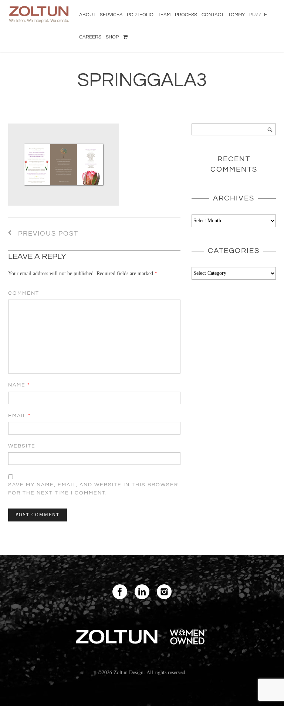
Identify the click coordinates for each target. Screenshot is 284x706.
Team (164, 14)
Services (111, 14)
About (87, 14)
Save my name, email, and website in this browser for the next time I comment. (93, 489)
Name (19, 385)
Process (186, 14)
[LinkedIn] (142, 591)
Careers (90, 37)
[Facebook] (119, 591)
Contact (213, 14)
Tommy (236, 14)
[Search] (270, 129)
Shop (112, 37)
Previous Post (47, 233)
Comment (23, 293)
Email (19, 415)
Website (22, 446)
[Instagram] (164, 591)
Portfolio (140, 14)
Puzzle (258, 14)
